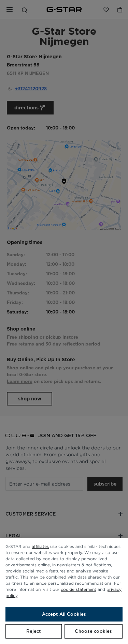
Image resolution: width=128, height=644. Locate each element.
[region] (64, 591)
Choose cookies (93, 631)
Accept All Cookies (64, 614)
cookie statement (78, 589)
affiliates (40, 546)
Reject (33, 631)
